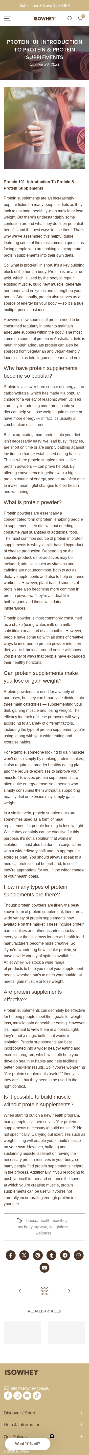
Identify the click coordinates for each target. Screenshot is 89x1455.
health (45, 1220)
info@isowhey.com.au (30, 1388)
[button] (27, 1444)
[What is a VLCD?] (69, 1291)
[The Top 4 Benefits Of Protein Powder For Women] (19, 1291)
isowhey (60, 1220)
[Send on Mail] (44, 1268)
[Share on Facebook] (11, 1255)
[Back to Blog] (44, 1291)
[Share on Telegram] (65, 1255)
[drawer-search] (70, 19)
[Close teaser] (51, 1436)
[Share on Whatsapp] (79, 1255)
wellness (43, 1233)
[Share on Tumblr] (51, 1255)
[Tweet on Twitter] (24, 1255)
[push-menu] (7, 19)
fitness (31, 1220)
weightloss (58, 1227)
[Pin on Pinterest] (38, 1255)
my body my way (32, 1227)
